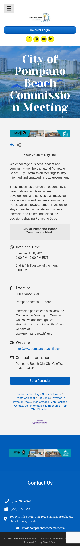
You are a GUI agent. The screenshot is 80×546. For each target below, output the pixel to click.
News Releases (51, 394)
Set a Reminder (40, 380)
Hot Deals (43, 397)
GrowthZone (49, 542)
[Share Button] (19, 144)
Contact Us (21, 405)
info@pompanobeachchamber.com (43, 528)
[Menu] (9, 8)
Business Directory (28, 394)
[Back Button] (12, 146)
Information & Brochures (45, 405)
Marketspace (41, 401)
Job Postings (59, 401)
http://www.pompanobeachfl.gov (38, 348)
